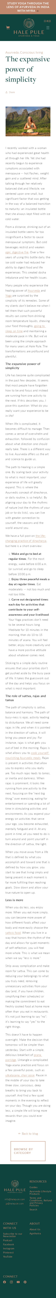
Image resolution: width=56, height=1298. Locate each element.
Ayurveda (12, 52)
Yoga (8, 295)
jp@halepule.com (15, 1203)
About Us (35, 1229)
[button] (47, 27)
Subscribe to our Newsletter (12, 1235)
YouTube (7, 1256)
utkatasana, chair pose (19, 1075)
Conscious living (31, 52)
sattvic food (13, 932)
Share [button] (12, 92)
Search (33, 1209)
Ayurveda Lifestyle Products (40, 1192)
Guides (34, 1187)
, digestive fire (19, 252)
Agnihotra (35, 1233)
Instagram (8, 1248)
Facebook (8, 1244)
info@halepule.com (15, 1199)
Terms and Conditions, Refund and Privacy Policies (41, 1201)
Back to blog (30, 1133)
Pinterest (8, 1252)
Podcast (7, 1240)
